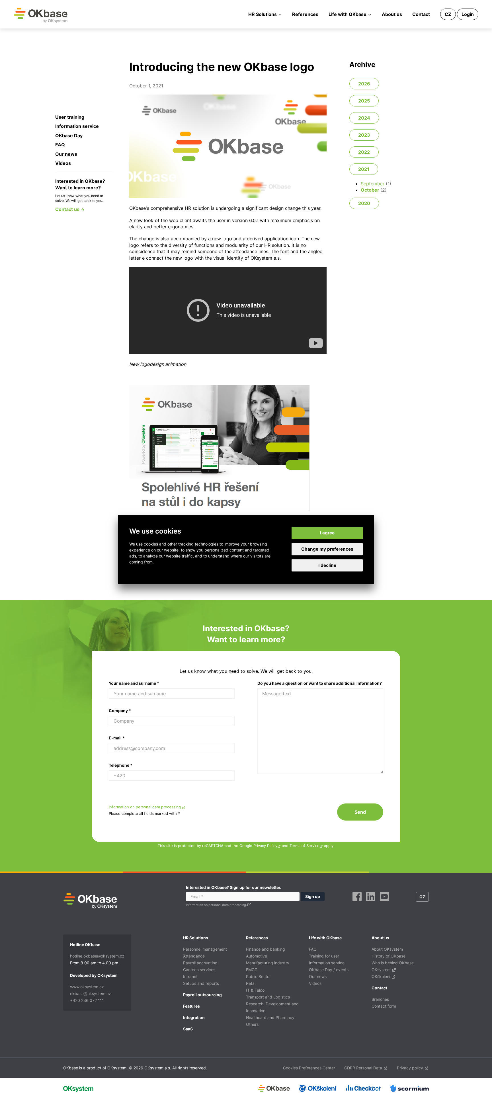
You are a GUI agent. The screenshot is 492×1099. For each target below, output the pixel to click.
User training (69, 117)
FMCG (251, 969)
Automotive (256, 956)
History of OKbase (388, 956)
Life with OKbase (347, 14)
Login (468, 14)
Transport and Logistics (268, 997)
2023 (364, 135)
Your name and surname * (134, 683)
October (370, 190)
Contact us (68, 209)
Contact (421, 14)
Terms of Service (304, 846)
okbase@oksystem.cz (90, 993)
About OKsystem (387, 949)
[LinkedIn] (370, 903)
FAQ (60, 144)
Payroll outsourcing (202, 994)
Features (191, 1006)
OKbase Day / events (328, 969)
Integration (194, 1017)
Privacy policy (410, 1067)
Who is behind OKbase (393, 962)
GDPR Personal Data (363, 1067)
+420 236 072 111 (87, 1000)
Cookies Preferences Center (309, 1067)
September (372, 183)
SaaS (188, 1028)
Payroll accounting (200, 962)
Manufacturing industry (267, 962)
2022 (364, 152)
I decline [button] (327, 565)
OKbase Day (69, 135)
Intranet (190, 976)
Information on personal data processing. (145, 807)
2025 (364, 101)
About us (392, 14)
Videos (63, 163)
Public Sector (258, 976)
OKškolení (381, 976)
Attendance (194, 956)
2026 (364, 84)
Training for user (324, 956)
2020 (364, 203)
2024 (364, 118)
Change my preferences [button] (327, 549)
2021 (363, 169)
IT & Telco (255, 990)
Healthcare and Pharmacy (270, 1017)
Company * (120, 710)
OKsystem (382, 969)
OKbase (41, 15)
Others (252, 1024)
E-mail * (117, 737)
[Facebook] (357, 903)
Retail (251, 983)
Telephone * (120, 765)
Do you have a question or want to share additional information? (319, 683)
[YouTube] (384, 903)
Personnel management (205, 949)
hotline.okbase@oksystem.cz (97, 956)
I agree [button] (327, 533)
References (305, 14)
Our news (66, 154)
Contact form (384, 1006)
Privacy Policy (265, 846)
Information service (77, 126)
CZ (448, 14)
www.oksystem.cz (87, 986)
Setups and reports (201, 983)
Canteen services (199, 969)
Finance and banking (265, 949)
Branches (380, 999)
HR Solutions (262, 14)
